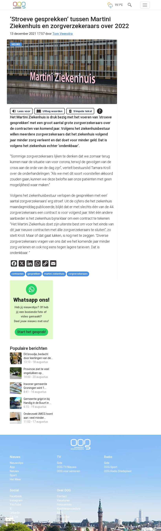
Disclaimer (63, 516)
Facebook (16, 496)
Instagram (16, 500)
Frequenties (64, 504)
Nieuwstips (16, 462)
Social (14, 490)
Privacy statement (68, 521)
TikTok (14, 516)
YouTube (15, 504)
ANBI (60, 512)
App (12, 467)
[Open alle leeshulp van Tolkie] (99, 111)
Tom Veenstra (62, 34)
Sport (13, 475)
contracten (18, 273)
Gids (59, 462)
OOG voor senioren (68, 471)
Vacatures (63, 500)
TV (59, 457)
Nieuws (15, 457)
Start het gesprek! (31, 332)
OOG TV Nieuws (66, 467)
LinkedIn (15, 512)
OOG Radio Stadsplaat (118, 471)
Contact (62, 496)
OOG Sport (110, 467)
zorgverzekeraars (78, 273)
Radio (108, 457)
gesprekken (33, 273)
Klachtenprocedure (68, 508)
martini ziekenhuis (54, 273)
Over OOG (64, 490)
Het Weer (15, 479)
